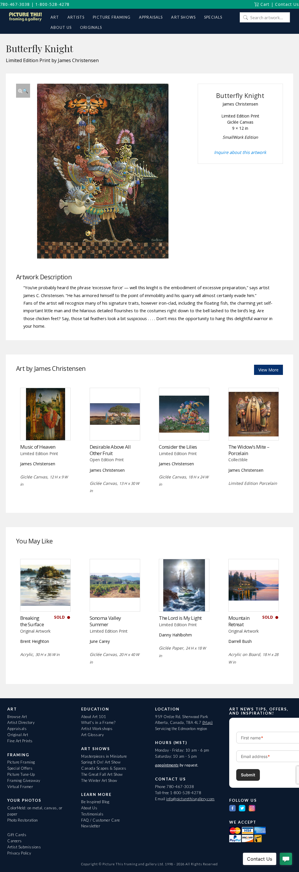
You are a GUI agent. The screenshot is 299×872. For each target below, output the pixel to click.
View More (268, 370)
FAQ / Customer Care (100, 820)
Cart (264, 4)
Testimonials (92, 814)
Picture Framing (21, 762)
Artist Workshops (96, 728)
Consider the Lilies (178, 446)
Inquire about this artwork (240, 152)
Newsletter (90, 826)
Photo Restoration (22, 820)
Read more (45, 428)
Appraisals (17, 728)
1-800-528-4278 (52, 4)
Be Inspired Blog (95, 801)
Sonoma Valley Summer (105, 621)
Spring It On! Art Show (101, 762)
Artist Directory (20, 722)
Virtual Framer (20, 786)
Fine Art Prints (20, 740)
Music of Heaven (37, 446)
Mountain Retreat (238, 621)
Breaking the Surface (32, 621)
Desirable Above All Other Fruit (110, 450)
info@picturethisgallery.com (190, 798)
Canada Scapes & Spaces (103, 768)
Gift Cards (16, 834)
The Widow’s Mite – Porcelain (248, 450)
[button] (23, 91)
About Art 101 (93, 716)
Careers (14, 840)
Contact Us (287, 4)
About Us (89, 808)
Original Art (17, 734)
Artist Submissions (24, 847)
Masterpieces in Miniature (104, 756)
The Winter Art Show (99, 780)
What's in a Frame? (98, 722)
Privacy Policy (19, 853)
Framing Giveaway (23, 780)
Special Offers (19, 768)
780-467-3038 (15, 4)
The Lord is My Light (180, 618)
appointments (166, 765)
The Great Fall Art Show (102, 774)
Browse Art (17, 716)
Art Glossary (92, 734)
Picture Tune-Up (21, 774)
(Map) (207, 722)
